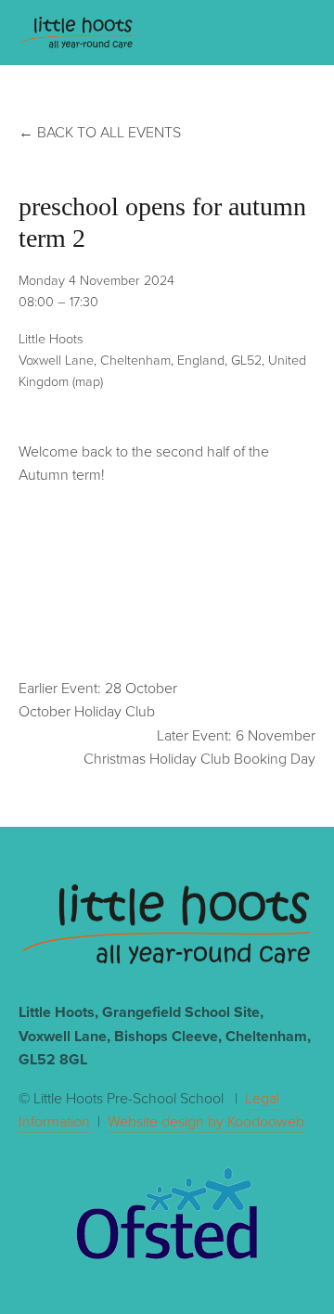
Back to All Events (109, 132)
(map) (87, 380)
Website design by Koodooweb (206, 1121)
